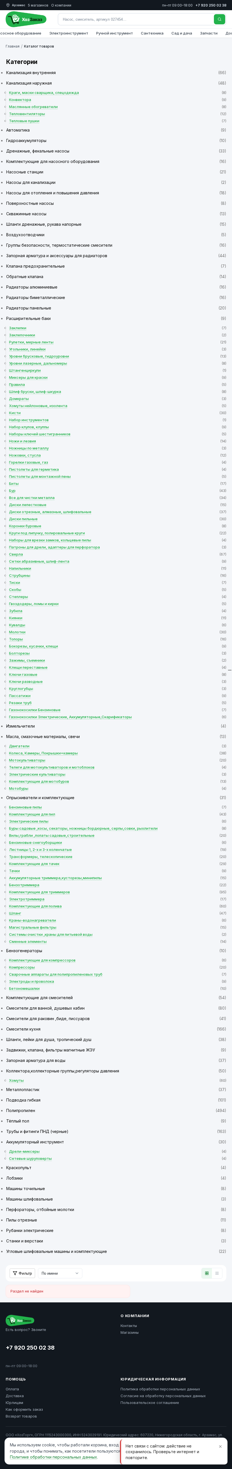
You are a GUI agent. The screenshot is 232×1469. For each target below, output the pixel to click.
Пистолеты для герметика (117, 469)
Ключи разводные (117, 681)
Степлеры (117, 596)
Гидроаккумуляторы (116, 140)
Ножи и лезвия (117, 441)
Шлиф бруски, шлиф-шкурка (117, 391)
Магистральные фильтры (117, 927)
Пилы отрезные (116, 1220)
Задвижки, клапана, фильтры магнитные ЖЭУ (116, 1050)
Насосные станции (116, 171)
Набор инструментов (117, 420)
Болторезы (117, 653)
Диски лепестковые (117, 504)
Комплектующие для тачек (117, 863)
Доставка (15, 1395)
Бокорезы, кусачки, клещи (117, 646)
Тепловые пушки (117, 121)
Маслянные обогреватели (117, 106)
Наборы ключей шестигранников (117, 434)
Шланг (117, 913)
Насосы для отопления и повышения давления (116, 192)
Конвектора (117, 99)
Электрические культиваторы (117, 774)
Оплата (12, 1389)
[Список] (217, 1273)
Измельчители (116, 726)
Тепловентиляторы (117, 113)
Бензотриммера (117, 885)
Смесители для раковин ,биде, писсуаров (116, 1018)
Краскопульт (116, 1167)
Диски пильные (117, 519)
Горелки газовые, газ (117, 462)
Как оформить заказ (24, 1409)
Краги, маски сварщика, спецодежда (117, 92)
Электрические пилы (117, 821)
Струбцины (117, 575)
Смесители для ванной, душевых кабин (116, 1008)
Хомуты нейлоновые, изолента (117, 405)
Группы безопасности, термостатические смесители (116, 245)
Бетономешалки (117, 988)
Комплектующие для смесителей (116, 997)
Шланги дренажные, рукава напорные (116, 224)
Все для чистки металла (117, 497)
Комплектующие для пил (117, 814)
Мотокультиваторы (117, 760)
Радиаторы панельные (116, 308)
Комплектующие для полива (117, 906)
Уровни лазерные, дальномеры (117, 363)
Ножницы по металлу (117, 448)
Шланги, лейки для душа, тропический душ (116, 1039)
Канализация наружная (116, 83)
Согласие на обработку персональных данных (163, 1395)
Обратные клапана (116, 276)
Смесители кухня (116, 1029)
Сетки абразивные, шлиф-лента (117, 561)
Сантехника (152, 33)
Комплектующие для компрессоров (117, 960)
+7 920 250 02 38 (30, 1347)
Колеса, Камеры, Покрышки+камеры (117, 753)
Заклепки (117, 328)
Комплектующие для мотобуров (117, 781)
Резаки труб (117, 702)
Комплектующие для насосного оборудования (116, 161)
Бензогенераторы (116, 950)
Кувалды (117, 625)
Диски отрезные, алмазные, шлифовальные (117, 511)
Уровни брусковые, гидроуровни (117, 356)
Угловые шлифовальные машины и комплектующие (116, 1251)
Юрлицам (14, 1402)
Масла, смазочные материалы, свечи (116, 736)
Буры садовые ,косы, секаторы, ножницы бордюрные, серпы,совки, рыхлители (117, 828)
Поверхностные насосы (116, 203)
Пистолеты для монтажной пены (117, 476)
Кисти (117, 412)
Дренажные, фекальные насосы (116, 151)
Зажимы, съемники (117, 660)
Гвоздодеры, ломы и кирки (117, 603)
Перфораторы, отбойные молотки (116, 1209)
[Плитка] (207, 1273)
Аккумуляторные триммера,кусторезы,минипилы (117, 878)
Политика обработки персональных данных (160, 1389)
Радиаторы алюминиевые (116, 287)
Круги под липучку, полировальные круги (117, 533)
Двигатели (117, 746)
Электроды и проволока (117, 981)
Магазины (130, 1332)
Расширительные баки (116, 318)
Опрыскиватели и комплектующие (116, 797)
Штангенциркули (117, 370)
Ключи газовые (117, 674)
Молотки (117, 632)
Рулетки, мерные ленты (117, 342)
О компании (61, 5)
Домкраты (117, 398)
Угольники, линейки (117, 349)
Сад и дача (181, 33)
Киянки (117, 618)
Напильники (117, 568)
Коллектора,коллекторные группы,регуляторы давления (116, 1070)
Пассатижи (117, 695)
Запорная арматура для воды (116, 1060)
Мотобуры (117, 788)
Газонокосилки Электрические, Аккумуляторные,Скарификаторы (117, 717)
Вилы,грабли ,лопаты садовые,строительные (117, 835)
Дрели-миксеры (117, 1151)
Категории (21, 61)
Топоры (117, 639)
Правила (117, 384)
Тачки (117, 870)
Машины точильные (116, 1188)
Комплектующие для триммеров (117, 892)
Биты (117, 483)
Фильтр (25, 1273)
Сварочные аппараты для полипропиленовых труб (117, 974)
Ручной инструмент (114, 33)
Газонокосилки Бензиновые (117, 709)
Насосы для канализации (116, 182)
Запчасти (209, 33)
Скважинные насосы (116, 213)
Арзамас (18, 5)
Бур (117, 490)
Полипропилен (116, 1110)
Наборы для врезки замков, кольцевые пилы (117, 540)
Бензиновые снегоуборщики (117, 842)
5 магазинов (38, 5)
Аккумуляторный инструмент (116, 1141)
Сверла (117, 554)
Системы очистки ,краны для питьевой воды (117, 934)
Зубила (117, 610)
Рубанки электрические (116, 1230)
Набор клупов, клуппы (117, 427)
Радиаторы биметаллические (116, 297)
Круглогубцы (117, 688)
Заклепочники (117, 335)
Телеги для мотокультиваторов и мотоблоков (117, 767)
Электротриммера (117, 899)
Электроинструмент (68, 33)
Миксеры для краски (117, 377)
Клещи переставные (117, 667)
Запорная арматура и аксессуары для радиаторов (116, 255)
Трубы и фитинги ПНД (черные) (116, 1131)
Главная (13, 46)
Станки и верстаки (116, 1240)
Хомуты (117, 1080)
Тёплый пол (116, 1121)
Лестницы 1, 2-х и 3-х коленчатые (117, 849)
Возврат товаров (21, 1416)
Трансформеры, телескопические (117, 856)
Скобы (117, 589)
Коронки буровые (117, 526)
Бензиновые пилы (117, 807)
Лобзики (116, 1178)
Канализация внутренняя (116, 72)
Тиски (117, 582)
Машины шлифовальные (116, 1199)
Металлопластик (116, 1089)
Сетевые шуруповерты (117, 1158)
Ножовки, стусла (117, 455)
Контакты (129, 1325)
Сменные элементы (117, 941)
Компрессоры (117, 967)
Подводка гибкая (116, 1100)
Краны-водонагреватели (117, 920)
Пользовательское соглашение (150, 1402)
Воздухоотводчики (116, 234)
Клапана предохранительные (116, 266)
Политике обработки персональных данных (53, 1457)
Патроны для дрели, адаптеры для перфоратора (117, 547)
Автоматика (116, 130)
